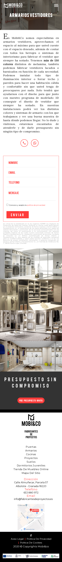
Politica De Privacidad (39, 539)
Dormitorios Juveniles (31, 465)
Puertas (31, 446)
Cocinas (31, 454)
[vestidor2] (31, 295)
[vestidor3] (31, 326)
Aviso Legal (17, 539)
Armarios (31, 450)
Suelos (31, 461)
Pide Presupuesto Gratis (31, 400)
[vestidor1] (31, 264)
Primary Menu (56, 5)
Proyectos (31, 458)
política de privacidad (36, 205)
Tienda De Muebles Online (30, 469)
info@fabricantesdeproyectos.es (33, 499)
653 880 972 (31, 492)
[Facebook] (31, 535)
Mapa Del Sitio (31, 473)
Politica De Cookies (31, 543)
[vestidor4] (31, 356)
